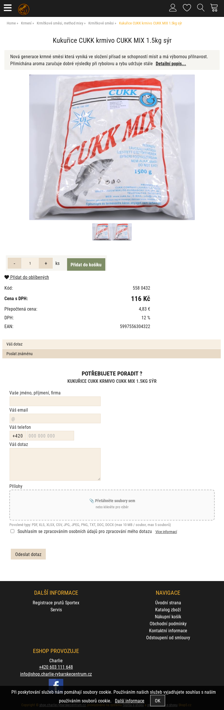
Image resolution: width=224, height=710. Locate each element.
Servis (56, 609)
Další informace (129, 700)
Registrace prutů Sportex (56, 602)
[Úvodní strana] (24, 7)
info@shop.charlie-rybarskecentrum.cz (56, 674)
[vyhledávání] (201, 10)
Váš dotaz (14, 344)
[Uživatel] (187, 6)
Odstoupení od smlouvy (168, 637)
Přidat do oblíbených (29, 277)
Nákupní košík (168, 616)
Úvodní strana (168, 602)
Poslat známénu (19, 353)
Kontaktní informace (168, 630)
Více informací (166, 531)
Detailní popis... (171, 63)
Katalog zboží (168, 609)
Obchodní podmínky (168, 623)
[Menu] (7, 8)
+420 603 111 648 (56, 667)
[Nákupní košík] (215, 10)
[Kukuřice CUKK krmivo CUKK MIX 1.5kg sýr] (112, 147)
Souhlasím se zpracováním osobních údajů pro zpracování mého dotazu (85, 531)
